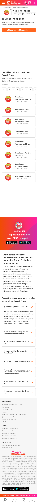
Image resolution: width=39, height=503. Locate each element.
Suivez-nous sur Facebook (10, 431)
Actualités (5, 422)
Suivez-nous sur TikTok (9, 438)
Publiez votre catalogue (9, 419)
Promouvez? (6, 407)
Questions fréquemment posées (12, 404)
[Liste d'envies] (29, 3)
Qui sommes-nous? (8, 417)
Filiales (23, 7)
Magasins (8, 7)
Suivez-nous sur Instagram (10, 433)
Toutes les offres (7, 409)
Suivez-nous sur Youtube (9, 436)
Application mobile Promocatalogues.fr (14, 414)
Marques (4, 412)
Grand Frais (16, 7)
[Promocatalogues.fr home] (14, 3)
